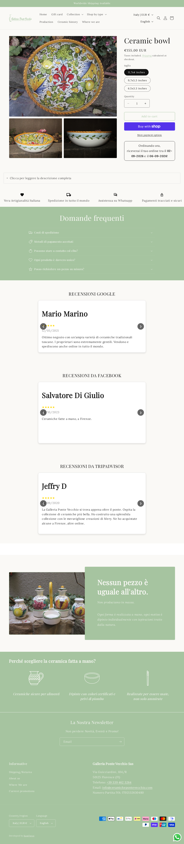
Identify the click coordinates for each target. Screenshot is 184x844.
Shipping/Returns (20, 772)
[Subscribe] (120, 741)
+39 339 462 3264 (119, 782)
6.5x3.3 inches (137, 88)
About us (14, 778)
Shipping (147, 55)
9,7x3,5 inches (137, 80)
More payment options (149, 135)
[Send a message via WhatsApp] (177, 837)
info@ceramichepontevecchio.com (127, 787)
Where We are (18, 784)
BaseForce (29, 835)
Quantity (129, 96)
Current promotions (21, 791)
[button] (75, 14)
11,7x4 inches (136, 72)
